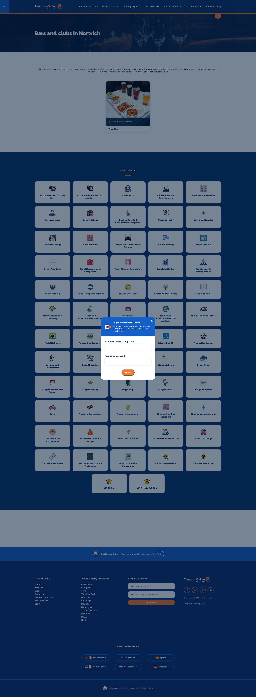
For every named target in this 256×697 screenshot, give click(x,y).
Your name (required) (115, 356)
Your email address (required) (119, 342)
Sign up (128, 372)
